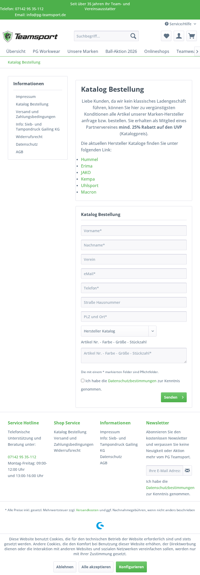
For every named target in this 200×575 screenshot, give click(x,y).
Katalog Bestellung (32, 104)
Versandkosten (87, 510)
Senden (170, 397)
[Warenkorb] (191, 36)
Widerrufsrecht (29, 136)
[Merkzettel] (166, 36)
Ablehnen (64, 566)
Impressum (26, 96)
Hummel (89, 159)
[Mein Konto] (179, 36)
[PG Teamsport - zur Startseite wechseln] (30, 37)
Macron (89, 192)
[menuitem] (106, 36)
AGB (19, 151)
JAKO (86, 172)
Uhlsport (90, 185)
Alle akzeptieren (96, 566)
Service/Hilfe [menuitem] (180, 23)
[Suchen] (133, 36)
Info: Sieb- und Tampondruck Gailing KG (38, 127)
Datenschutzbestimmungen (132, 380)
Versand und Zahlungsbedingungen (35, 114)
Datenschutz (27, 144)
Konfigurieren (131, 566)
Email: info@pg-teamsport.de (40, 14)
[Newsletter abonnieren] (187, 470)
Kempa (88, 179)
